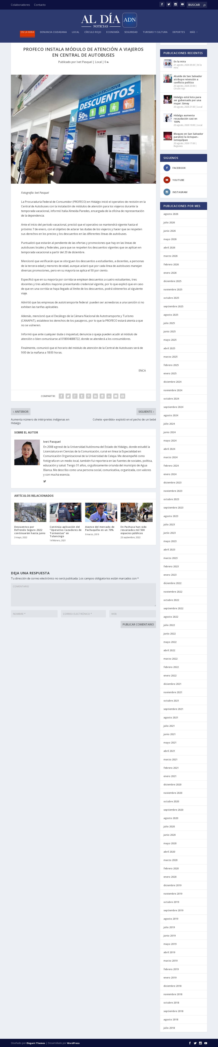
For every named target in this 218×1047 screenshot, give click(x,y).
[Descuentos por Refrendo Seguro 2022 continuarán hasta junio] (30, 512)
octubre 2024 (171, 398)
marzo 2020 (170, 860)
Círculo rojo (92, 32)
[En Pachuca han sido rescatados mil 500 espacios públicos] (137, 512)
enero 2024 (170, 474)
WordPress (73, 1043)
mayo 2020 (170, 843)
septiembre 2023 (173, 507)
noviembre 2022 (173, 591)
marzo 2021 (170, 759)
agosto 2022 (171, 616)
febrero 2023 (171, 566)
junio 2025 (170, 331)
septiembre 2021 (173, 709)
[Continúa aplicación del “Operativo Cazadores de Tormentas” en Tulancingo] (66, 512)
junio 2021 (170, 734)
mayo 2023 (170, 541)
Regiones (178, 146)
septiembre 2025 (173, 306)
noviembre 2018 (173, 994)
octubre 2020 (171, 801)
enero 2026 (170, 272)
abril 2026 (169, 247)
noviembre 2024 (173, 390)
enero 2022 (170, 675)
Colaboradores (20, 5)
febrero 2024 (171, 465)
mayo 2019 (170, 944)
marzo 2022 (170, 658)
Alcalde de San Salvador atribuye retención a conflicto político (188, 79)
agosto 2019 (171, 918)
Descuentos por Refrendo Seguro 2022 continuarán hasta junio (29, 530)
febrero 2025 (171, 365)
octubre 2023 (171, 499)
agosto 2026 (171, 214)
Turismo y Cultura (155, 32)
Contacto (40, 5)
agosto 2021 (171, 717)
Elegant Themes (36, 1043)
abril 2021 (169, 751)
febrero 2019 (171, 969)
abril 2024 (169, 449)
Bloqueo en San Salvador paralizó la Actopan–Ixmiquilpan (188, 137)
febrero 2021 (171, 767)
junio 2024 (170, 432)
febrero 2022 (171, 667)
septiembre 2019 (173, 910)
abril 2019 (169, 952)
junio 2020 (170, 834)
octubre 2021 (171, 700)
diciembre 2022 (172, 583)
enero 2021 (170, 776)
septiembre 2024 (173, 407)
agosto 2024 (171, 415)
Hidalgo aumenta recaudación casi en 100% (185, 118)
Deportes (179, 32)
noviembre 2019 (173, 893)
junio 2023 (170, 532)
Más (192, 32)
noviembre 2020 (173, 792)
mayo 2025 (170, 339)
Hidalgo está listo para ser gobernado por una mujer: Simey (187, 100)
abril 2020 (169, 851)
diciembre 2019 (172, 885)
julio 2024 (169, 423)
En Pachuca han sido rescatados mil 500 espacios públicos (134, 530)
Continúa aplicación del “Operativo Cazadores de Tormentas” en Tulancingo (66, 531)
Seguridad (131, 32)
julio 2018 (169, 1027)
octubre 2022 (171, 600)
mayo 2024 (170, 440)
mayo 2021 (170, 742)
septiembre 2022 (173, 608)
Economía (112, 32)
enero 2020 (170, 876)
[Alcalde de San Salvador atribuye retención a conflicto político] (168, 78)
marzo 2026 (170, 255)
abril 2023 (169, 549)
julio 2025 (169, 323)
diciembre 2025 (172, 281)
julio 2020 (169, 826)
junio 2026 (170, 230)
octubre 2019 (171, 902)
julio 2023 (169, 524)
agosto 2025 (171, 314)
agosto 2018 (171, 1019)
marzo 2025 (170, 356)
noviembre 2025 (173, 289)
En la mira (27, 32)
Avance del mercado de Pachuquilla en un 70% (99, 528)
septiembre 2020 (173, 809)
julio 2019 (169, 927)
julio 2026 (169, 222)
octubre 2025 (171, 297)
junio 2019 (170, 935)
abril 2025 (169, 348)
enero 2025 (170, 373)
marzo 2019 (170, 960)
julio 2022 (169, 625)
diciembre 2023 (172, 482)
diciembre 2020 (172, 784)
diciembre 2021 (172, 683)
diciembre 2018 (172, 985)
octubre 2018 (171, 1002)
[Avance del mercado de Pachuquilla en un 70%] (101, 512)
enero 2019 (170, 977)
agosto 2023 (171, 516)
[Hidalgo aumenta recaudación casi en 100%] (168, 117)
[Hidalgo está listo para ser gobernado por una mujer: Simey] (168, 99)
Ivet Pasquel (84, 62)
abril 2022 (169, 650)
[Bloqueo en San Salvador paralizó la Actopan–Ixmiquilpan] (168, 136)
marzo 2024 (170, 457)
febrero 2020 (171, 868)
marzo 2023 (170, 558)
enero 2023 (170, 574)
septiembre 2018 (173, 1011)
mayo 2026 (170, 239)
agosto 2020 (171, 818)
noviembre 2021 (173, 692)
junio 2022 (170, 633)
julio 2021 (169, 725)
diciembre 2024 (172, 381)
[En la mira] (168, 64)
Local (75, 32)
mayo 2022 (170, 642)
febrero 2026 (171, 264)
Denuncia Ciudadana (53, 32)
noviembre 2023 (173, 490)
